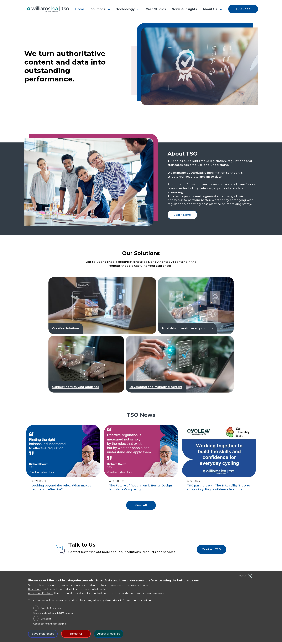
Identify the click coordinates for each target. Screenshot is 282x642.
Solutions (98, 9)
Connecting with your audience (75, 387)
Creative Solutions (65, 328)
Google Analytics (51, 608)
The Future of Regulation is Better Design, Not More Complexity (141, 487)
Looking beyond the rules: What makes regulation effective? (61, 487)
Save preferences (43, 633)
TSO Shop (243, 9)
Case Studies (156, 9)
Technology (125, 9)
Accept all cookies (108, 633)
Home (80, 9)
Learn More (182, 214)
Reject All (76, 633)
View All (141, 505)
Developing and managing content (156, 387)
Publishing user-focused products (187, 328)
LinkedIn (46, 618)
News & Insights (184, 9)
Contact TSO (211, 549)
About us (210, 9)
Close (242, 576)
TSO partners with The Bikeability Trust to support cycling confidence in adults (218, 487)
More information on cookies (132, 600)
